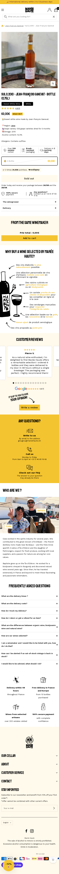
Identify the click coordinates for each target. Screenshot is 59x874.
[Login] (49, 10)
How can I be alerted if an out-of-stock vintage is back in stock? (27, 654)
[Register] (54, 808)
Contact (6, 781)
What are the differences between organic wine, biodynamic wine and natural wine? (28, 626)
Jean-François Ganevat (14, 26)
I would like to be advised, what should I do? (21, 664)
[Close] (54, 17)
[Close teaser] (15, 859)
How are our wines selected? (14, 636)
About (5, 764)
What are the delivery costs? (14, 604)
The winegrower (11, 202)
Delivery (7, 208)
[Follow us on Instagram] (32, 831)
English (6, 823)
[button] (13, 383)
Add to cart (29, 238)
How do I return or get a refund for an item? (21, 618)
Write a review (29, 407)
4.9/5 (17, 108)
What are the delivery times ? (14, 596)
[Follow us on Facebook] (26, 831)
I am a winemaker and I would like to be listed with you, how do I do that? (28, 644)
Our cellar (8, 756)
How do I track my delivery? (14, 611)
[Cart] (56, 10)
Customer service (12, 773)
